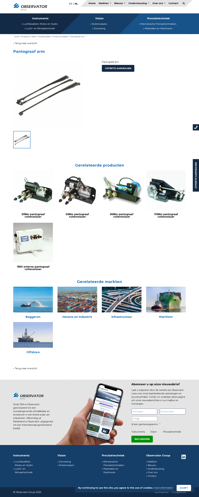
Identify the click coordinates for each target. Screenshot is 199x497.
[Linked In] (183, 456)
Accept (184, 488)
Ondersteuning (137, 3)
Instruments (40, 18)
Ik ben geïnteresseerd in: (145, 424)
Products (25, 36)
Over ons (158, 3)
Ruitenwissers (99, 24)
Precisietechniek (158, 18)
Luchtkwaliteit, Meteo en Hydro (40, 24)
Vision (99, 18)
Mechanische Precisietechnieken (158, 24)
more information (163, 487)
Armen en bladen (60, 36)
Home (92, 3)
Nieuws (119, 3)
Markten (104, 3)
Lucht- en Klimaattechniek (40, 28)
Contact (173, 3)
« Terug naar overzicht (25, 43)
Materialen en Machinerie (158, 28)
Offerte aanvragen (195, 175)
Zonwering (99, 28)
